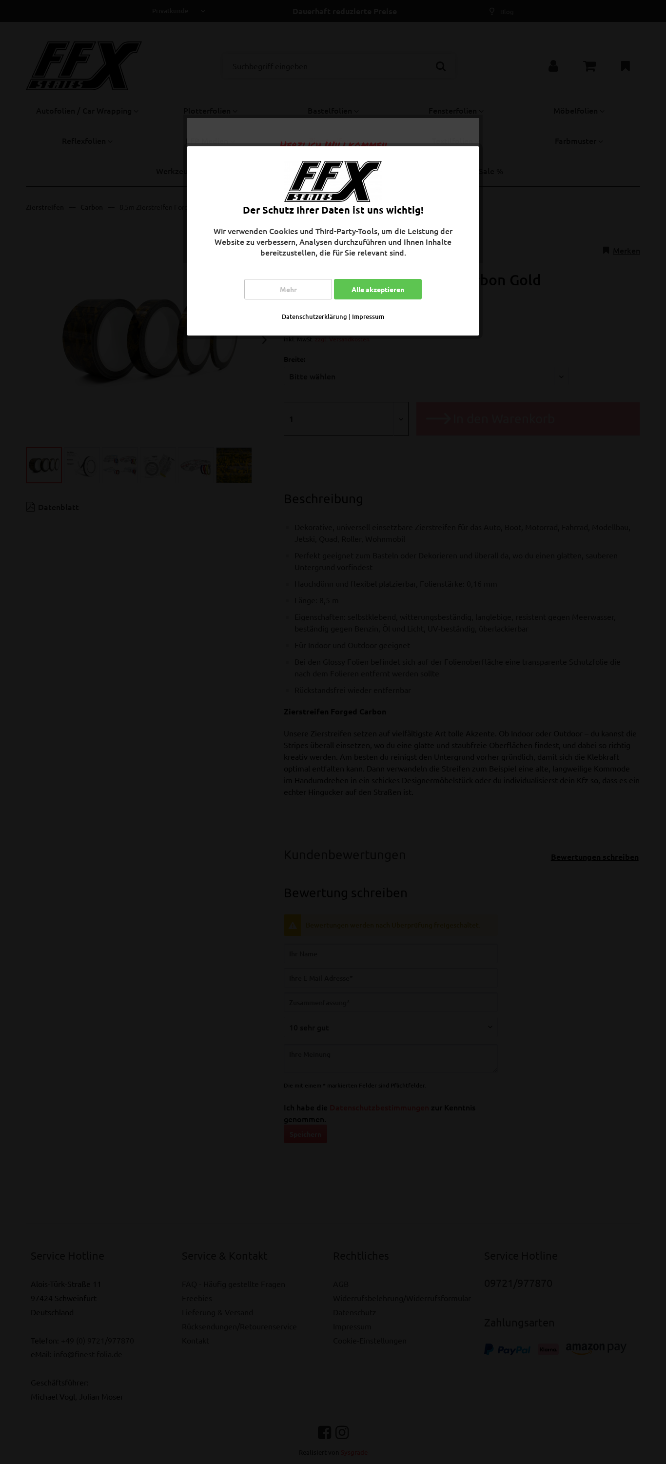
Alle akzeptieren (378, 289)
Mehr (288, 289)
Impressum (368, 316)
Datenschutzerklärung (314, 316)
